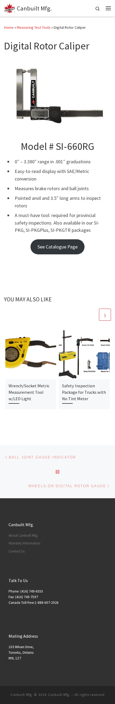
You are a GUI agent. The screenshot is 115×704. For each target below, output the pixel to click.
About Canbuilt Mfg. (23, 535)
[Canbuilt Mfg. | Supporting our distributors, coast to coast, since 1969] (9, 7)
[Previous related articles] (92, 315)
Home (9, 27)
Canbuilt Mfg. (59, 694)
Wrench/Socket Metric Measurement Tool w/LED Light (29, 392)
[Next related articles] (105, 315)
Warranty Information (24, 543)
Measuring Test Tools (34, 27)
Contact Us (17, 551)
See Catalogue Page (57, 247)
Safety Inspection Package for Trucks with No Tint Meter (84, 392)
